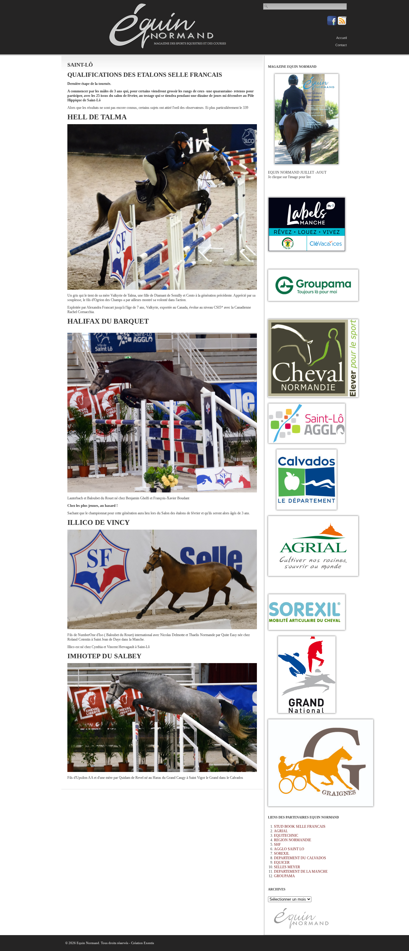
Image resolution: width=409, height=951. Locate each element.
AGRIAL (281, 831)
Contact (341, 45)
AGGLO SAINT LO (289, 849)
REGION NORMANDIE (292, 840)
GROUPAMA (284, 876)
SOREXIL (281, 853)
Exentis (149, 943)
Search (266, 6)
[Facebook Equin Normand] (332, 24)
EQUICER (282, 862)
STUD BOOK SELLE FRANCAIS (299, 826)
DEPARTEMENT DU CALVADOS (300, 858)
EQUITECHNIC (286, 835)
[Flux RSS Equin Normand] (342, 24)
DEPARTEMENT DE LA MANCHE (301, 871)
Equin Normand (167, 25)
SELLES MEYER (287, 867)
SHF (277, 844)
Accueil (341, 38)
